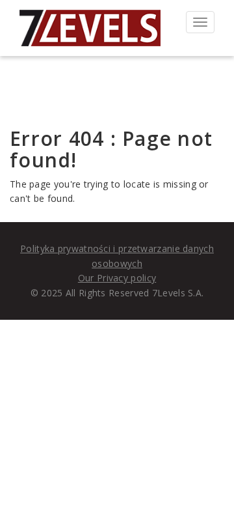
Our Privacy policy (117, 278)
